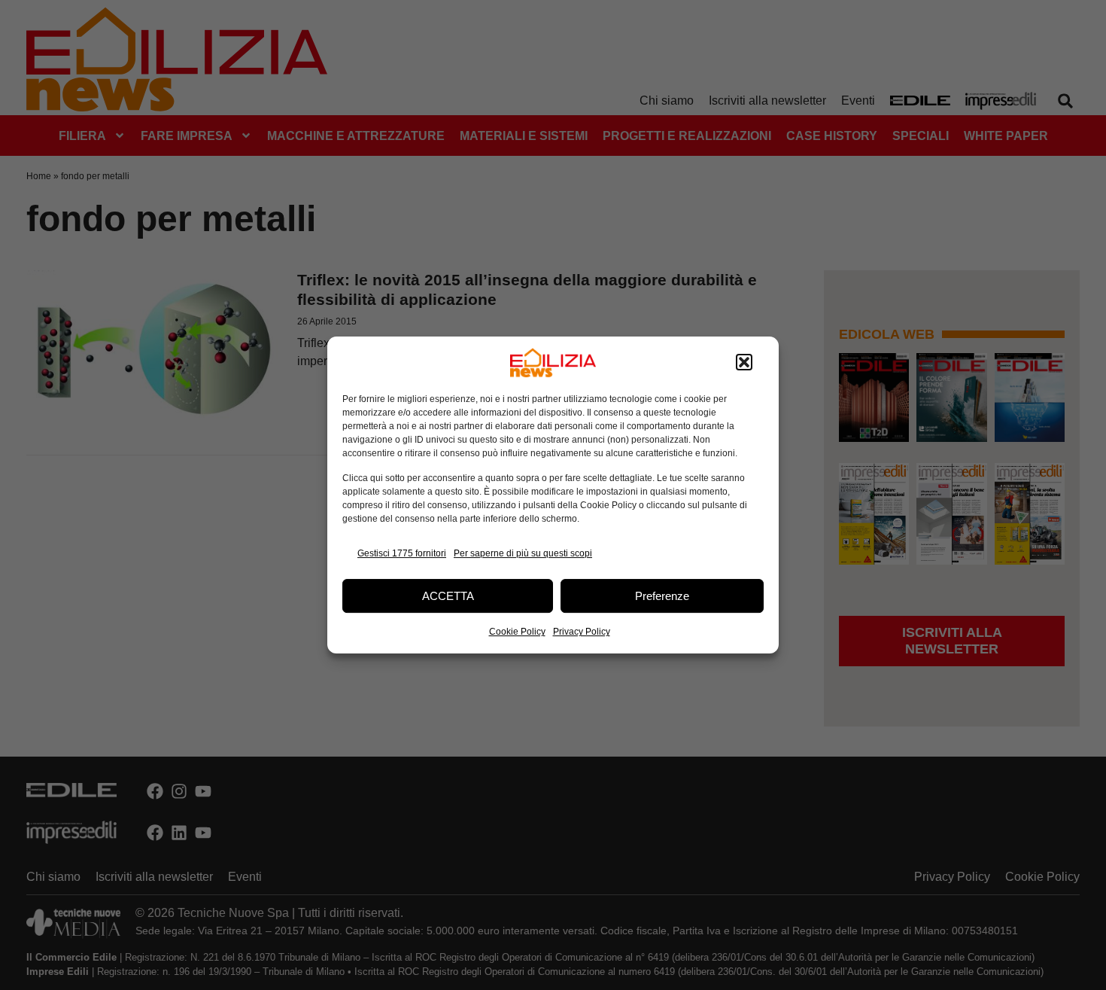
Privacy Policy (581, 631)
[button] (744, 362)
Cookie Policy (517, 631)
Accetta (448, 595)
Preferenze (662, 595)
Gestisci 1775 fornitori (401, 553)
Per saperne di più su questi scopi (523, 553)
